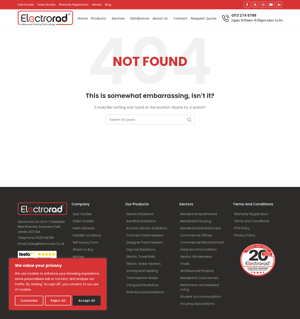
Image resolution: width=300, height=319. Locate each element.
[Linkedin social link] (279, 4)
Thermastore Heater (142, 278)
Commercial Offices (196, 235)
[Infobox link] (252, 18)
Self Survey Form (85, 242)
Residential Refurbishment (200, 228)
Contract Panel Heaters (144, 235)
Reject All (58, 300)
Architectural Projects (197, 271)
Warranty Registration (251, 214)
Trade (184, 264)
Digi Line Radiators (140, 249)
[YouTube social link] (271, 4)
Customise (29, 300)
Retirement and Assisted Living (199, 287)
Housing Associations (197, 303)
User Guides (82, 214)
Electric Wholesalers (196, 256)
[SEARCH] (189, 120)
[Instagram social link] (263, 4)
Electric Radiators (140, 214)
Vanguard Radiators (142, 285)
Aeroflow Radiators (141, 221)
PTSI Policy (242, 228)
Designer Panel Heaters (144, 242)
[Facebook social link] (247, 4)
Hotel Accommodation (198, 249)
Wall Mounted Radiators (145, 292)
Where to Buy (83, 249)
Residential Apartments (198, 214)
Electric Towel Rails (140, 256)
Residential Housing (195, 221)
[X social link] (255, 4)
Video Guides (83, 221)
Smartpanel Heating (142, 271)
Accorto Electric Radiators (146, 228)
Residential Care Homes (199, 278)
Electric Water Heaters (143, 264)
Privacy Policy (244, 235)
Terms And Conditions (251, 221)
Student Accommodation (200, 296)
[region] (58, 284)
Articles (78, 256)
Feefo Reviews (84, 228)
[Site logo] (45, 18)
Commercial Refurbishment (202, 242)
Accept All (86, 300)
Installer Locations (87, 235)
